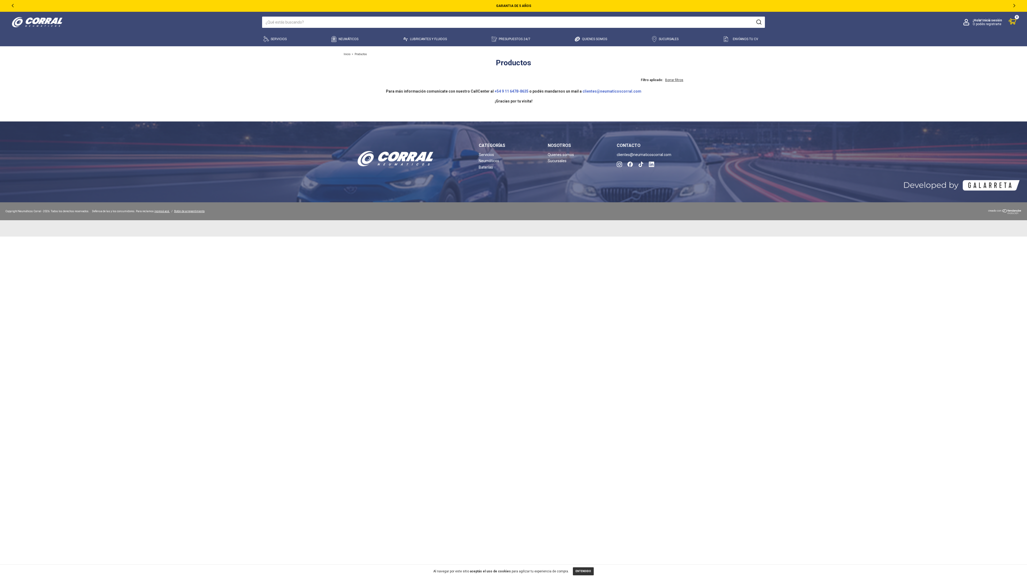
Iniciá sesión (992, 20)
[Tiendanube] (1005, 213)
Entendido (583, 571)
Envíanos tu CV (745, 39)
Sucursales (669, 39)
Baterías (486, 167)
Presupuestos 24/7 (514, 39)
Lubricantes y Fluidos (428, 39)
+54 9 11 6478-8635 (511, 91)
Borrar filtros (674, 80)
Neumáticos (348, 39)
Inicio (347, 54)
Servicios (279, 39)
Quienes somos (594, 39)
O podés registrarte (987, 24)
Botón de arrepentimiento (189, 211)
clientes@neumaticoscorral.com (612, 91)
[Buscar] (758, 22)
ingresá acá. (162, 211)
